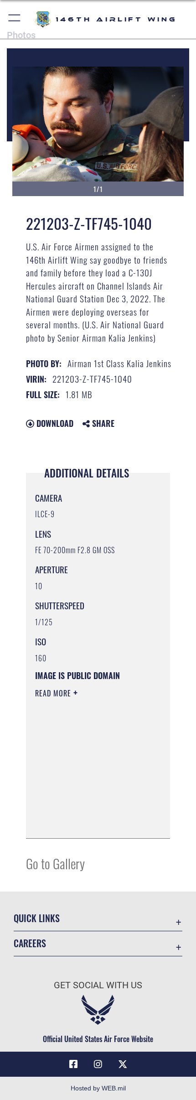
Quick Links (37, 918)
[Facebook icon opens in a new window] (73, 1064)
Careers (30, 943)
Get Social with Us (98, 985)
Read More (54, 693)
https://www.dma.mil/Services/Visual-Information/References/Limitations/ (90, 821)
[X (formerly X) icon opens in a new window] (122, 1064)
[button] (15, 19)
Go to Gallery (55, 863)
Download (53, 423)
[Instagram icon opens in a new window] (98, 1064)
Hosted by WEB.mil (98, 1088)
